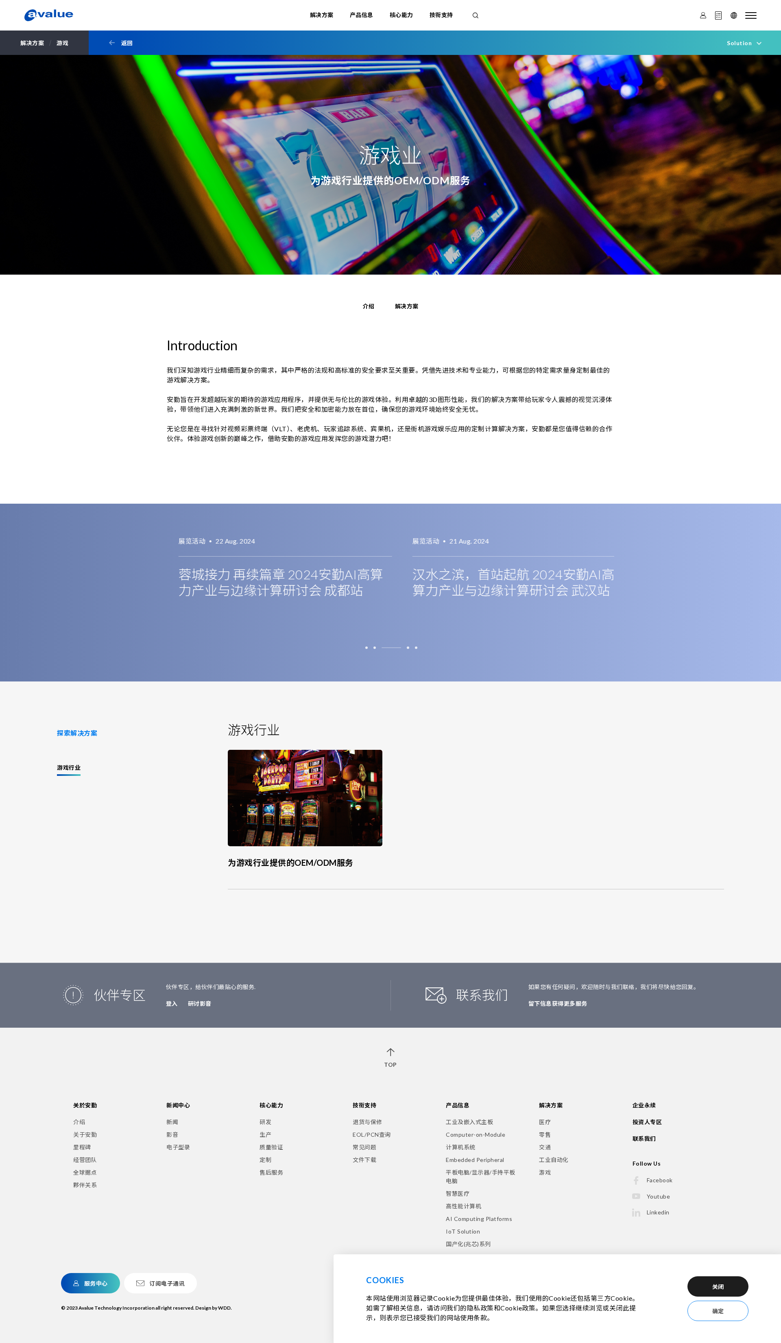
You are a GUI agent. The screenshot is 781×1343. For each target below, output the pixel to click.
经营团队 (85, 1159)
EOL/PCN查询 (372, 1134)
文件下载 (364, 1159)
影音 (172, 1134)
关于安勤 (85, 1134)
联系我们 (644, 1138)
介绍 (79, 1121)
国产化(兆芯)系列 (468, 1243)
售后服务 (271, 1172)
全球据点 (85, 1172)
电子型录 (178, 1147)
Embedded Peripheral (475, 1159)
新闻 (172, 1121)
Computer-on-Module (475, 1134)
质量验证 (271, 1147)
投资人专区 (647, 1121)
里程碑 (82, 1147)
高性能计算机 (463, 1206)
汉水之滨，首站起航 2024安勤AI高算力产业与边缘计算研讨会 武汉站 (502, 582)
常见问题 (364, 1147)
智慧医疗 (457, 1193)
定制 (265, 1159)
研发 (265, 1121)
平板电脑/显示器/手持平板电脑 (480, 1176)
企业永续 (644, 1105)
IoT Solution (463, 1231)
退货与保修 (367, 1121)
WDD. (225, 1308)
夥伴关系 (85, 1184)
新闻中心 (178, 1105)
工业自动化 (554, 1159)
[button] (366, 647)
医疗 (545, 1121)
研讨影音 (200, 1003)
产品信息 (361, 14)
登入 (172, 1003)
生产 (265, 1134)
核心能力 (401, 14)
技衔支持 (441, 14)
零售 (545, 1134)
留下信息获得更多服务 (557, 1003)
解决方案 (322, 14)
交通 (545, 1147)
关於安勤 (85, 1105)
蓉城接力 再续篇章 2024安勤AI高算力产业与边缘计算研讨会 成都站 (269, 582)
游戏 (545, 1172)
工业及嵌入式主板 (469, 1121)
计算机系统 (461, 1147)
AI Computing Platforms (479, 1218)
